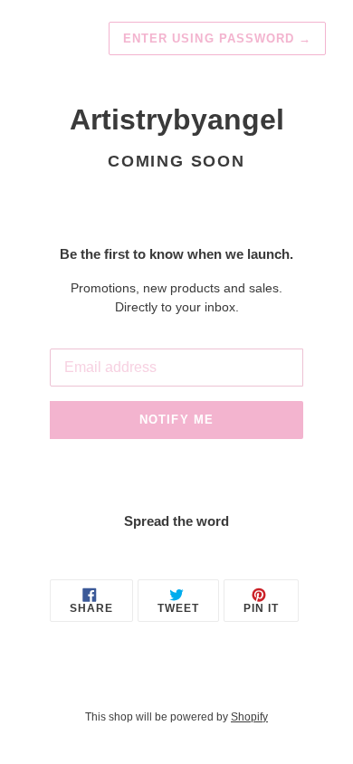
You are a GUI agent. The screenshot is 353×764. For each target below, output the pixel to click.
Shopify (249, 717)
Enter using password (217, 38)
